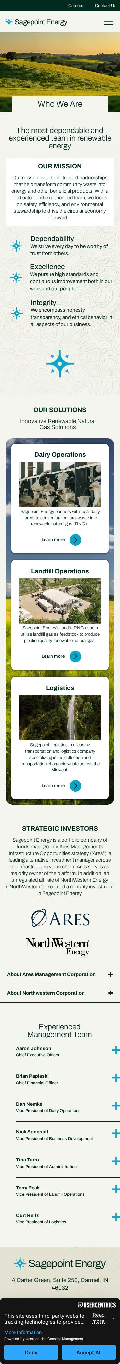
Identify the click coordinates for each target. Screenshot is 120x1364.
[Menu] (109, 21)
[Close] (75, 540)
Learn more (53, 539)
